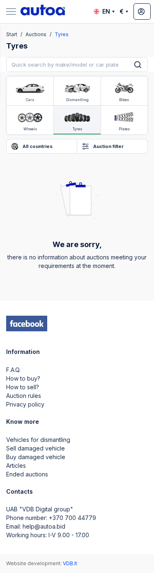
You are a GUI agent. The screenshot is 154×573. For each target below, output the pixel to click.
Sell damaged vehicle (35, 448)
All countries (37, 146)
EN (106, 11)
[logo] (42, 11)
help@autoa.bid (44, 526)
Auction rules (23, 395)
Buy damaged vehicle (35, 456)
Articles (16, 465)
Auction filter (108, 146)
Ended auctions (27, 474)
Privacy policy (25, 404)
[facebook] (26, 323)
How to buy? (23, 378)
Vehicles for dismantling (38, 439)
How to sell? (22, 387)
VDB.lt (70, 563)
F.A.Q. (13, 369)
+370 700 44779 (72, 517)
